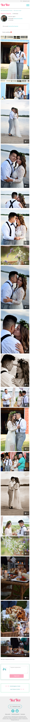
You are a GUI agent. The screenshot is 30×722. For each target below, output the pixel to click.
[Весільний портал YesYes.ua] (5, 5)
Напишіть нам (26, 1)
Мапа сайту (7, 714)
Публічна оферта (15, 714)
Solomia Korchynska (17, 18)
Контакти (23, 714)
